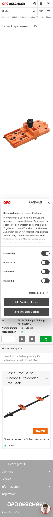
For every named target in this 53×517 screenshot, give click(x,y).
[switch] (45, 262)
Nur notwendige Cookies (26, 312)
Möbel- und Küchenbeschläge (23, 17)
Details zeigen (36, 293)
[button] (46, 509)
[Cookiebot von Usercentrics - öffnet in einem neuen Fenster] (31, 203)
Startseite (6, 17)
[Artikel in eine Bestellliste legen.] (32, 339)
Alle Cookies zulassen (26, 302)
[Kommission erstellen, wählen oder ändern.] (22, 339)
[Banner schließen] (49, 203)
